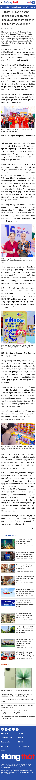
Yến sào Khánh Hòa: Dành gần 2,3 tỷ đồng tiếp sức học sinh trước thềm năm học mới (25, 654)
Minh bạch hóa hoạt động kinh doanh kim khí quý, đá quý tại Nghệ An (25, 578)
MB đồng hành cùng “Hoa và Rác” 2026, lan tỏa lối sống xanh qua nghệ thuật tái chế (25, 554)
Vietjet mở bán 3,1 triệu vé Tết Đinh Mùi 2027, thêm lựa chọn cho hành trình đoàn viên (25, 591)
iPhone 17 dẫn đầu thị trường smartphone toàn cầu (16, 690)
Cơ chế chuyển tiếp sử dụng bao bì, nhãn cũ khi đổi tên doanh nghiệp (24, 566)
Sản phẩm (5, 665)
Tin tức (6, 7)
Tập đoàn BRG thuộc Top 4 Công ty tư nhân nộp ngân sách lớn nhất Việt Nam (24, 615)
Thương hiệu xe (23, 746)
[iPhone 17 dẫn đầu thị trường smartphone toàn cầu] (18, 678)
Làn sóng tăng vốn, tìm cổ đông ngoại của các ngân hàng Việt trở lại (24, 541)
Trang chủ (4, 733)
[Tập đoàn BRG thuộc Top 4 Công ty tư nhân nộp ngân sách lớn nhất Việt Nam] (8, 618)
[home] (11, 2)
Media (3, 751)
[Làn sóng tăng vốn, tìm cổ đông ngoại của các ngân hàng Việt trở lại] (8, 544)
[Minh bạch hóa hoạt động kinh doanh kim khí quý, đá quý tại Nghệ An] (8, 580)
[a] (29, 2)
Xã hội (20, 742)
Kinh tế (25, 7)
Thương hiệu (19, 546)
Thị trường (4, 746)
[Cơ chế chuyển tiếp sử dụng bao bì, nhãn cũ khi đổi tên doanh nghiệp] (8, 568)
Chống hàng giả (15, 7)
